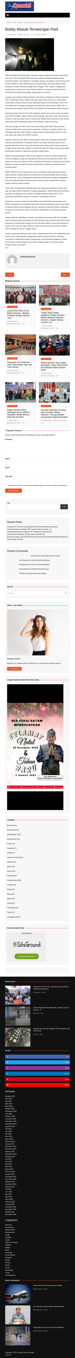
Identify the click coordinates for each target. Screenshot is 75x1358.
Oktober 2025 (10, 1109)
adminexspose (11, 34)
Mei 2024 (8, 1134)
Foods (9, 843)
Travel (9, 912)
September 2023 (11, 1154)
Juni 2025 (8, 1114)
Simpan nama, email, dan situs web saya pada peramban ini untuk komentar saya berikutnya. (37, 485)
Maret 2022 (9, 1199)
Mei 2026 (8, 1101)
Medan (9, 866)
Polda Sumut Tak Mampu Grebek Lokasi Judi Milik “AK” (26, 534)
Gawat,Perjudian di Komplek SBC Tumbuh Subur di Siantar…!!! (29, 529)
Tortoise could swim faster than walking (32, 573)
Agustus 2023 (10, 1156)
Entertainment (12, 839)
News (9, 871)
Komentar (9, 439)
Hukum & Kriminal (13, 857)
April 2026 (8, 1104)
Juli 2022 (8, 1189)
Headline (10, 848)
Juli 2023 (8, 1159)
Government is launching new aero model (45, 556)
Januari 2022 (9, 1204)
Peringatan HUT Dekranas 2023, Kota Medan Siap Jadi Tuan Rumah (19, 364)
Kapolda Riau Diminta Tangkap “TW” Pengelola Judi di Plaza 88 (29, 532)
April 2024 (8, 1136)
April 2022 (8, 1197)
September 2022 (11, 1184)
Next (64, 274)
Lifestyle (10, 862)
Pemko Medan (42, 34)
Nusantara (10, 876)
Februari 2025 (10, 1116)
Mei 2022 (8, 1194)
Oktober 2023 (10, 1151)
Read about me (14, 669)
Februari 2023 (10, 1171)
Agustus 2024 (10, 1126)
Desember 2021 (10, 1207)
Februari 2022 (10, 1202)
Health (9, 853)
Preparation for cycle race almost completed (34, 564)
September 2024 (11, 1124)
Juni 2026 (8, 1099)
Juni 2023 (8, 1161)
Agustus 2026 (10, 1096)
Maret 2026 (9, 1106)
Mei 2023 (8, 1164)
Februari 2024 (10, 1141)
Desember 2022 (10, 1177)
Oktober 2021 (10, 1212)
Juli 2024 (8, 1129)
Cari (8, 503)
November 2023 (10, 1149)
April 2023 (8, 1166)
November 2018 (10, 1214)
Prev (10, 274)
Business (10, 825)
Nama (7, 458)
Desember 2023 (10, 1146)
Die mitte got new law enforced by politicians (34, 560)
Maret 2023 (9, 1169)
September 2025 (11, 1111)
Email (7, 467)
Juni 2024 (8, 1131)
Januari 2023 (9, 1174)
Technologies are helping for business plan (34, 569)
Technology (11, 908)
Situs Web (8, 476)
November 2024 (10, 1121)
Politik (9, 889)
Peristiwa (10, 885)
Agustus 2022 (10, 1187)
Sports (9, 898)
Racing (9, 894)
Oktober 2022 (10, 1182)
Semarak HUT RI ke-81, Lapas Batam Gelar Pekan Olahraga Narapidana (32, 527)
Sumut (9, 903)
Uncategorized (12, 917)
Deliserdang (11, 830)
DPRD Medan (12, 834)
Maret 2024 (9, 1139)
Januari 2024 (9, 1144)
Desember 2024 (10, 1119)
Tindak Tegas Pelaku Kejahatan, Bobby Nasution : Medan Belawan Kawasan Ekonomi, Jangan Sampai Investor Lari (53, 317)
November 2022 (10, 1179)
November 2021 (10, 1209)
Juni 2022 (8, 1192)
